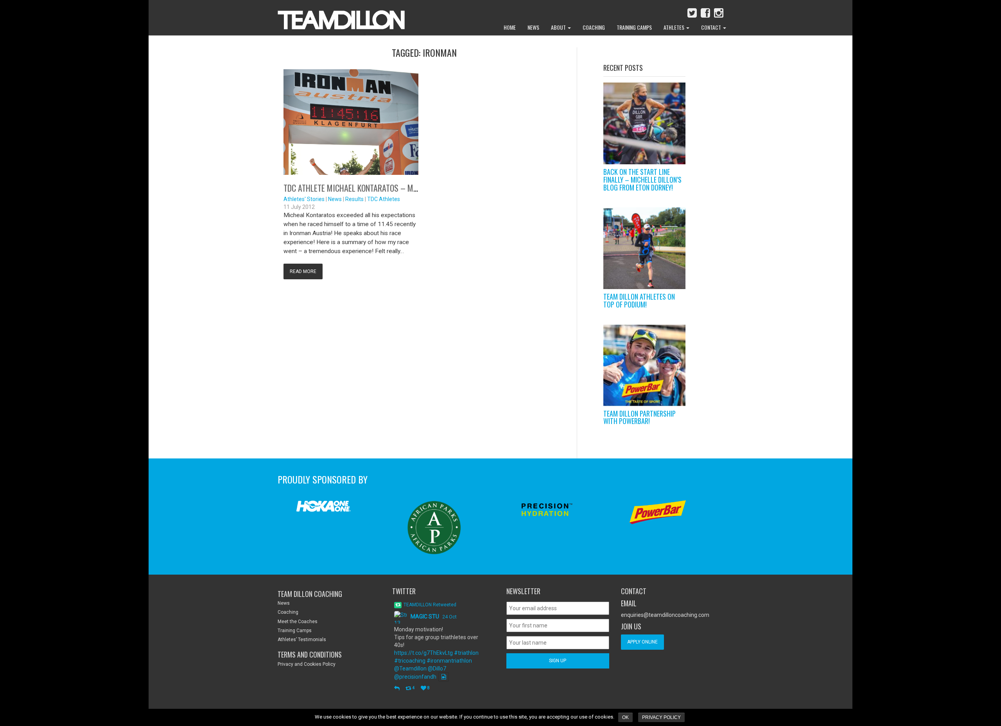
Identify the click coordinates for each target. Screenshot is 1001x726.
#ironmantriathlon (449, 661)
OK (625, 717)
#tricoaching (409, 661)
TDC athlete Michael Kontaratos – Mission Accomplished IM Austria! (406, 188)
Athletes (674, 27)
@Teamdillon (410, 668)
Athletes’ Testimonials (302, 639)
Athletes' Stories (304, 199)
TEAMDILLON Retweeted (430, 604)
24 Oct (449, 617)
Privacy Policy (661, 717)
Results (354, 199)
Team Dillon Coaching (310, 594)
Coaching (594, 27)
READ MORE (303, 271)
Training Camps (634, 27)
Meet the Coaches (298, 621)
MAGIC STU (425, 616)
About (559, 27)
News (533, 27)
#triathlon (466, 653)
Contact (711, 27)
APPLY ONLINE (642, 642)
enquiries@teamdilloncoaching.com (665, 615)
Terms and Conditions (310, 654)
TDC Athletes (383, 199)
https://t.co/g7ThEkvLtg (423, 653)
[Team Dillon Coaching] (335, 15)
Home (510, 27)
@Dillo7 (437, 668)
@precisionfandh (415, 677)
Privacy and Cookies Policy (306, 664)
